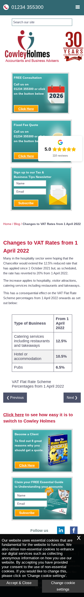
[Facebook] (74, 530)
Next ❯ (72, 397)
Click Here (26, 109)
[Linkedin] (61, 530)
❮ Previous (15, 397)
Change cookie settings (63, 586)
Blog (17, 224)
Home (7, 224)
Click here (13, 414)
